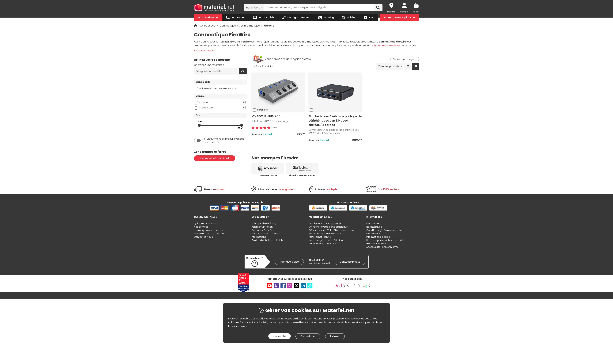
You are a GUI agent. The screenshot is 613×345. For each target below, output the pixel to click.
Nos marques (374, 226)
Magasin (391, 11)
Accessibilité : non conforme (382, 247)
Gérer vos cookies (376, 243)
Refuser (335, 336)
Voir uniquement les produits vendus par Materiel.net (223, 140)
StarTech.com (222, 107)
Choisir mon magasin (404, 59)
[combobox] (254, 7)
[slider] (199, 125)
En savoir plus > (237, 326)
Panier (416, 11)
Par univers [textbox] (253, 7)
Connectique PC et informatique (240, 25)
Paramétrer (307, 336)
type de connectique (387, 45)
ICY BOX (222, 102)
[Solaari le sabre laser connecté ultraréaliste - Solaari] (363, 285)
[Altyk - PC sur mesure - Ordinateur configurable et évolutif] (342, 285)
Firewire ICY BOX (267, 175)
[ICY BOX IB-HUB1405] (278, 92)
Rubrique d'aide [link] (289, 262)
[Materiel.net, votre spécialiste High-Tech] (214, 7)
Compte (404, 11)
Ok (242, 71)
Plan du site (372, 223)
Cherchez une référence (209, 65)
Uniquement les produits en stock (218, 88)
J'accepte (279, 336)
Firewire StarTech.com (302, 175)
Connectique (207, 25)
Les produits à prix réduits (215, 158)
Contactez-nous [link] (350, 262)
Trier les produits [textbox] (388, 66)
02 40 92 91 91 (316, 260)
